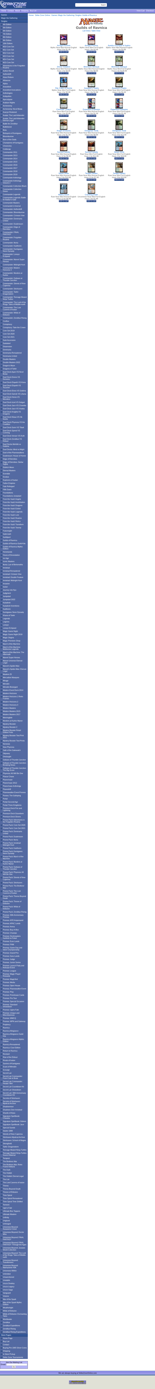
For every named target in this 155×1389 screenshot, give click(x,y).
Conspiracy (7, 324)
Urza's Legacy (8, 1287)
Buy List (33, 11)
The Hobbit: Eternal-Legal (13, 1176)
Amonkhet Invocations (12, 90)
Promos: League (9, 971)
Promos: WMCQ (9, 1018)
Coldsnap (7, 149)
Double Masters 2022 (11, 362)
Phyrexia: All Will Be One (13, 773)
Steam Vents (119, 152)
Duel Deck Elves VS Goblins (14, 391)
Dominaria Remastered (12, 353)
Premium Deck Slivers (12, 817)
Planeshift (7, 789)
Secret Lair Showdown (12, 1090)
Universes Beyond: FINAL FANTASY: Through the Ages (14, 1244)
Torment (6, 1205)
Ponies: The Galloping (12, 796)
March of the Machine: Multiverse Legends (12, 648)
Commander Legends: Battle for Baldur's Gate (14, 199)
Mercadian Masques (11, 677)
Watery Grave (63, 195)
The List (6, 1179)
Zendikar (6, 1322)
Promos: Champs (10, 933)
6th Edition (7, 31)
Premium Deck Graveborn (13, 813)
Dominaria (7, 350)
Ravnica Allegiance (10, 1031)
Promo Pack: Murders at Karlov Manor (12, 863)
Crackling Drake (91, 195)
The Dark (6, 1170)
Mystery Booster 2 (10, 727)
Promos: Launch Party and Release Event (13, 967)
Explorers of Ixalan (10, 480)
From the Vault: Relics (12, 521)
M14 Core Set (8, 59)
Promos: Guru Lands (11, 956)
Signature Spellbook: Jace (13, 1124)
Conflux (6, 321)
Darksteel (7, 343)
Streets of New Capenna (13, 1134)
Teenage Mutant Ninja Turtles (14, 1150)
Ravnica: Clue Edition (11, 1048)
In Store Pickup (9, 1354)
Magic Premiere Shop (11, 641)
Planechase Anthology (12, 786)
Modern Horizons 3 (10, 705)
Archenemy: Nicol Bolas (12, 109)
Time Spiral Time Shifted (13, 1202)
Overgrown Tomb (91, 131)
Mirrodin (6, 684)
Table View (95, 31)
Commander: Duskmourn (13, 224)
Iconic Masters (8, 561)
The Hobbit (7, 1173)
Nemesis (6, 744)
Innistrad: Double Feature (13, 577)
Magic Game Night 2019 (12, 634)
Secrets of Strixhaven (11, 1098)
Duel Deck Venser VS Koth (14, 436)
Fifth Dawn (7, 490)
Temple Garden (91, 173)
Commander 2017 (10, 168)
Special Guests (9, 1128)
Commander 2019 (10, 174)
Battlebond (7, 127)
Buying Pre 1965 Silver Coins (15, 1348)
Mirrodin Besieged (10, 687)
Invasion (6, 584)
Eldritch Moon (8, 467)
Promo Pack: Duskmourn (13, 837)
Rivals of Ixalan (9, 1060)
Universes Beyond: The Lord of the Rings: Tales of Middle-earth (14, 1255)
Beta (5, 130)
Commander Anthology (12, 178)
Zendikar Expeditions (11, 1326)
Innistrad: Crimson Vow (12, 574)
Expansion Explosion (91, 109)
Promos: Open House (11, 986)
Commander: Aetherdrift (12, 209)
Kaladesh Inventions (11, 606)
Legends (6, 619)
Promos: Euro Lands (11, 941)
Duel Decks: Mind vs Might (13, 449)
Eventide (6, 474)
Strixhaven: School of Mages (14, 1140)
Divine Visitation (63, 67)
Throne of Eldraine (10, 1192)
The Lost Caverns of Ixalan (13, 1183)
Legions (6, 622)
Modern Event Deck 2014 (13, 690)
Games (4, 15)
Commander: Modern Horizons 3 (11, 269)
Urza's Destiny (9, 1283)
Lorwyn (6, 625)
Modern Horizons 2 (10, 702)
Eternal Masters (9, 471)
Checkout (150, 11)
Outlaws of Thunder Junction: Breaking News (14, 764)
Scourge (6, 1070)
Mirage (5, 681)
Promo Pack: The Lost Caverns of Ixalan (12, 892)
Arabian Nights (9, 103)
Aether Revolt (8, 71)
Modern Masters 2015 (11, 711)
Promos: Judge (9, 959)
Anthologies (7, 93)
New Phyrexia (8, 747)
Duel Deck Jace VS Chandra (14, 405)
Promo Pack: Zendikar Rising (14, 912)
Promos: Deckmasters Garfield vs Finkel (12, 937)
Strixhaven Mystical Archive (14, 1137)
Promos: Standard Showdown (10, 1006)
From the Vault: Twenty (12, 528)
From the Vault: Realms (12, 518)
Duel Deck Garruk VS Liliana (14, 394)
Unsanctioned (8, 1277)
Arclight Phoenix (63, 45)
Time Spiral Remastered (12, 1198)
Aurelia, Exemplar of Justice (119, 45)
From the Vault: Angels (12, 499)
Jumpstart (7, 596)
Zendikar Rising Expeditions (14, 1332)
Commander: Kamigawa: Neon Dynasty (13, 250)
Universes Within (10, 1271)
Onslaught (7, 757)
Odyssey (6, 753)
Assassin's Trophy (91, 88)
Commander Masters (11, 203)
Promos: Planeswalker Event (14, 989)
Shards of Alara (9, 1113)
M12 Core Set (8, 53)
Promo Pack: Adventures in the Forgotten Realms (14, 821)
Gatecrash (7, 534)
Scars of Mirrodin (9, 1067)
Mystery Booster (9, 724)
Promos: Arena (9, 927)
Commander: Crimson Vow (14, 215)
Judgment (7, 593)
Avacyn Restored (10, 112)
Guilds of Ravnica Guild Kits (14, 543)
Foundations (8, 493)
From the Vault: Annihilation (14, 502)
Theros (6, 1186)
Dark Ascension (9, 340)
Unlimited (7, 1274)
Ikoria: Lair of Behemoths (13, 565)
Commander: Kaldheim (12, 246)
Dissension (7, 347)
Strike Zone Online (42, 15)
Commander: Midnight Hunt (14, 265)
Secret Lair (7, 1073)
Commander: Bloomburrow (14, 212)
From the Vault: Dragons (12, 505)
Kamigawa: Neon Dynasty (13, 612)
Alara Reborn (8, 77)
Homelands (7, 552)
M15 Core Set (8, 62)
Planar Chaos (8, 777)
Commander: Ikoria (10, 243)
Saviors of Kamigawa (11, 1064)
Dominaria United (10, 356)
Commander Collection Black (14, 186)
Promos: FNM (8, 944)
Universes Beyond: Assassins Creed (10, 1228)
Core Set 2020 (9, 334)
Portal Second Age (10, 802)
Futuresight (7, 531)
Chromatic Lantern (63, 109)
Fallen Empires (9, 483)
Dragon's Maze (9, 366)
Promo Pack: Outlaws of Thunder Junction (12, 868)
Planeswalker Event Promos (14, 792)
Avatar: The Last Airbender (13, 115)
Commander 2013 (10, 155)
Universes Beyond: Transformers (10, 1261)
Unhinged (7, 1224)
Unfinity (6, 1217)
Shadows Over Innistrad (12, 1110)
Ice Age (6, 558)
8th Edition (7, 37)
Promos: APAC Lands (11, 923)
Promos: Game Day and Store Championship (12, 949)
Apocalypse (7, 99)
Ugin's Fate (7, 1208)
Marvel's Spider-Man (11, 666)
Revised (6, 1054)
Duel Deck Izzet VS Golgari (14, 402)
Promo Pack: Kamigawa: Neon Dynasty (13, 852)
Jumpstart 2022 (9, 599)
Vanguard (7, 1293)
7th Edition (7, 34)
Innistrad (6, 568)
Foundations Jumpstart (12, 496)
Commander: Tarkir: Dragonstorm (11, 293)
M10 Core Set (8, 47)
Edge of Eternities (10, 459)
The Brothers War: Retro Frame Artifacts (12, 1166)
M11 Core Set (8, 50)
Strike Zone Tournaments (13, 1357)
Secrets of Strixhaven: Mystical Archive (11, 1102)
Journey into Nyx (9, 590)
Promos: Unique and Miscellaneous (11, 1014)
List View (86, 31)
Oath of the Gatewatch (12, 750)
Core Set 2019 (9, 331)
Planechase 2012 (10, 783)
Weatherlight (8, 1308)
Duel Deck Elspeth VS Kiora (14, 382)
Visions (6, 1296)
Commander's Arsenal (12, 206)
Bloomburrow (8, 136)
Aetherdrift (7, 74)
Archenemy (7, 106)
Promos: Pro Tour (10, 998)
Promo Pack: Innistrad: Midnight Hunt (12, 844)
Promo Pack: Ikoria (10, 840)
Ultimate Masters (9, 1214)
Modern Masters (9, 708)
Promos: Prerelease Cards (13, 995)
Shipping (24, 11)
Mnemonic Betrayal (91, 67)
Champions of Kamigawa (13, 143)
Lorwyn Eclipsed (9, 628)
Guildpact (7, 537)
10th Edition (7, 43)
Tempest (6, 1158)
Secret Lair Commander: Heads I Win (12, 1082)
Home (3, 11)
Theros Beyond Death (12, 1189)
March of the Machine (11, 644)
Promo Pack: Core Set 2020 (14, 825)
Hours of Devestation (11, 555)
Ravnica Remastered (11, 1044)
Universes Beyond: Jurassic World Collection (14, 1249)
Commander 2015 (10, 162)
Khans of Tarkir (9, 615)
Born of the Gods (9, 140)
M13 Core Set (8, 56)
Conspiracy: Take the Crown (14, 327)
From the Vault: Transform (13, 524)
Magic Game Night (10, 631)
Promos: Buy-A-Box (11, 930)
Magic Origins (8, 638)
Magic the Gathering (9, 18)
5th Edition (7, 28)
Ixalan (5, 587)
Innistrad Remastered (11, 571)
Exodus (6, 477)
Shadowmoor (8, 1107)
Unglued (6, 1221)
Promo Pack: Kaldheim (12, 848)
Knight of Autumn (64, 131)
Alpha (5, 84)
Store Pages (6, 1335)
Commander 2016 (10, 165)
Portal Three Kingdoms (12, 805)
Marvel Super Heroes (11, 658)
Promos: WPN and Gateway (14, 1021)
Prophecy (7, 1025)
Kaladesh (7, 603)
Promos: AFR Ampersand (13, 920)
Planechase (7, 780)
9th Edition (7, 40)
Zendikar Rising (9, 1329)
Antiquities (7, 96)
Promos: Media (9, 982)
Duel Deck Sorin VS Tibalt (13, 427)
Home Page (7, 1338)
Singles (4, 21)
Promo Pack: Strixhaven (12, 883)
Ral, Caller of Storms (63, 88)
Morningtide (7, 718)
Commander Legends (11, 194)
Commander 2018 (10, 171)
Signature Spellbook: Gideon (14, 1121)
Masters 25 (7, 674)
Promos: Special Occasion (13, 1001)
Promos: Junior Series (12, 962)
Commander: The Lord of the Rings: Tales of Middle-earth (14, 303)
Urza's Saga (8, 1290)
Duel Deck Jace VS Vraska (14, 409)
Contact (11, 11)
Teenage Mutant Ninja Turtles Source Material (14, 1154)
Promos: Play (8, 992)
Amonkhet (7, 87)
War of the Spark (9, 1299)
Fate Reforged (8, 486)
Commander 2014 (10, 159)
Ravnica (6, 1028)
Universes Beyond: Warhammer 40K (10, 1267)
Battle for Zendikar (10, 124)
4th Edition (7, 24)
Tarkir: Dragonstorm (11, 1147)
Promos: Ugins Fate (11, 1010)
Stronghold (7, 1144)
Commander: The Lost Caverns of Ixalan (12, 309)
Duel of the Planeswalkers (13, 453)
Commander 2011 (10, 152)
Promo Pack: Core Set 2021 (14, 828)
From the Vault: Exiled (12, 509)
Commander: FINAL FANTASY (11, 233)
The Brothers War (10, 1161)
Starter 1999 (8, 1131)
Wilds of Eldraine (10, 1311)
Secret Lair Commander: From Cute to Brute (12, 1077)
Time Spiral (7, 1195)
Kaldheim (7, 609)
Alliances (6, 80)
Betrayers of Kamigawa (12, 133)
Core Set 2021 (9, 337)
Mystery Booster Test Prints (14, 741)
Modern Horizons (10, 693)
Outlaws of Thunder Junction (14, 760)
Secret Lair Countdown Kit (13, 1087)
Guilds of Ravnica (10, 540)
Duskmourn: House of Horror (14, 456)
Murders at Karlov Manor (13, 721)
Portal (5, 799)
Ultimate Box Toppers (11, 1211)
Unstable (6, 1280)
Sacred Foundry (63, 152)
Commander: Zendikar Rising (15, 318)
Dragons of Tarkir (10, 369)
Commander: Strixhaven (12, 289)
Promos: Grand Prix (11, 953)
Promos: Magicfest (10, 979)
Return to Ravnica (10, 1051)
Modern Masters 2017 (11, 714)
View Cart (141, 11)
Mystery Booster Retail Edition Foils (12, 731)
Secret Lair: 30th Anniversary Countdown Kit (14, 1094)
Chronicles (7, 146)
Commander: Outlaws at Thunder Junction (12, 279)
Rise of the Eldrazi (10, 1057)
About (17, 11)
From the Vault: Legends (12, 512)
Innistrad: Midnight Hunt (12, 580)
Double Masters (9, 359)
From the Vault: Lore (11, 515)
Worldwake (7, 1319)
